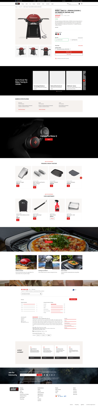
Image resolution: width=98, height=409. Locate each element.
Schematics (39, 399)
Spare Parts (39, 400)
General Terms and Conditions (24, 394)
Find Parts (44, 357)
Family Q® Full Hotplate (54, 182)
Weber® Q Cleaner (53, 214)
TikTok (54, 375)
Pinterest (51, 375)
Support (39, 389)
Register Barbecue (40, 394)
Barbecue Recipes (58, 389)
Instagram (49, 375)
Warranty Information (42, 109)
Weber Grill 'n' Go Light (20, 182)
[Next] (84, 80)
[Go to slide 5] (61, 91)
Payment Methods (40, 395)
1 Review (33, 289)
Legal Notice (82, 404)
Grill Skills (56, 391)
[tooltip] (75, 290)
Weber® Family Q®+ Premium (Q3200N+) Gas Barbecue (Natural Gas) (32, 6)
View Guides (57, 357)
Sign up (39, 374)
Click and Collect (22, 397)
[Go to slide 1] (56, 91)
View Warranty (71, 357)
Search (70, 3)
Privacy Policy (35, 381)
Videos (56, 392)
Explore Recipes (48, 241)
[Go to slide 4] (60, 91)
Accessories (75, 391)
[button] (69, 27)
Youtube (47, 374)
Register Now (32, 357)
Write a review (66, 15)
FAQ (38, 397)
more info (67, 58)
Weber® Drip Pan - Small (71, 214)
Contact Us (39, 391)
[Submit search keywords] (68, 3)
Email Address (22, 374)
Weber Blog (21, 392)
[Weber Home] (17, 4)
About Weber (22, 389)
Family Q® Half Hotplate (71, 182)
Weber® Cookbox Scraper (37, 214)
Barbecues (74, 389)
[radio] (56, 34)
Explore (49, 139)
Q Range (16, 6)
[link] (59, 15)
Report (49, 335)
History (21, 391)
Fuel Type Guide (80, 37)
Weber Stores (75, 394)
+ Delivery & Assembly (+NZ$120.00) (63, 49)
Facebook (44, 375)
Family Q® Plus (20, 6)
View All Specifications (21, 109)
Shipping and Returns (23, 395)
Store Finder (75, 392)
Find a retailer (69, 54)
